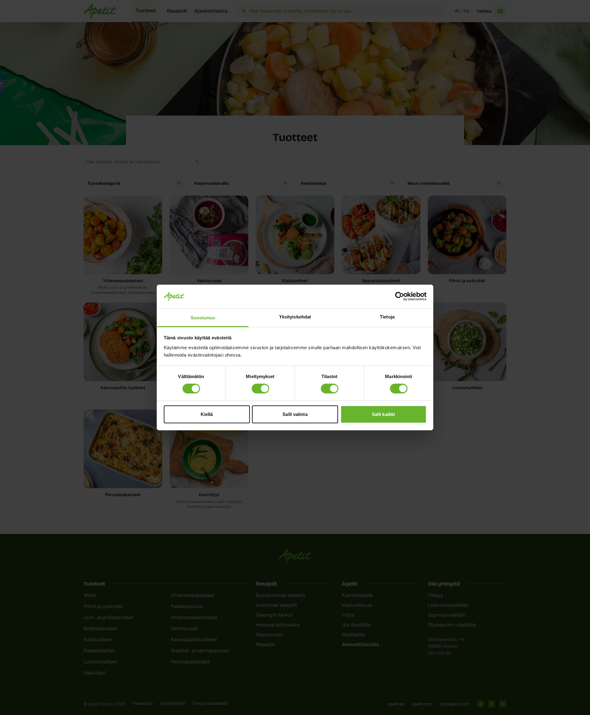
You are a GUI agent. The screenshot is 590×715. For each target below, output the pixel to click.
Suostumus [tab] (203, 317)
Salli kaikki (383, 414)
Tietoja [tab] (387, 316)
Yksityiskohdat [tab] (295, 316)
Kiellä (207, 414)
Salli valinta (294, 414)
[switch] (260, 388)
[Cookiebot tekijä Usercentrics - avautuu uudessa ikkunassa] (400, 296)
